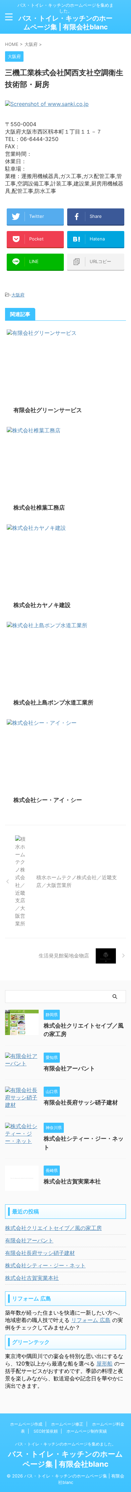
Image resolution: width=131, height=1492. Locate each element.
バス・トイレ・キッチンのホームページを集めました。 (65, 1443)
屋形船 (104, 1363)
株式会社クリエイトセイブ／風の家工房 (53, 1228)
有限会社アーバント (69, 1068)
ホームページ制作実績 (87, 1431)
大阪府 (18, 294)
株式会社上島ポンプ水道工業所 (53, 702)
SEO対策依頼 (46, 1431)
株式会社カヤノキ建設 (42, 605)
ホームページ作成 (26, 1424)
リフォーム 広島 (91, 1320)
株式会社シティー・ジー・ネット (45, 1265)
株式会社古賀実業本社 (72, 1181)
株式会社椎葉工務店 (39, 507)
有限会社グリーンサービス (47, 410)
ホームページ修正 (67, 1424)
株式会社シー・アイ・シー (47, 800)
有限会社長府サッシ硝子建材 (81, 1102)
